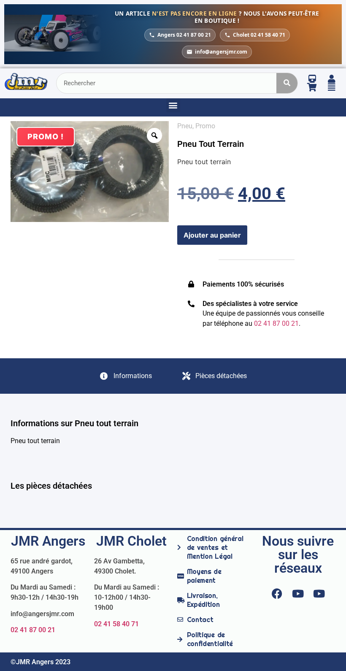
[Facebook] (276, 593)
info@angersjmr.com (221, 51)
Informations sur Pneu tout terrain (74, 423)
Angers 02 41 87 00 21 (184, 34)
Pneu (184, 126)
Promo (205, 126)
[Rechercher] (286, 83)
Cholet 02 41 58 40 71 (259, 34)
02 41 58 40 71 (116, 624)
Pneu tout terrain (210, 144)
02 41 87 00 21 (33, 630)
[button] (173, 105)
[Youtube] (297, 593)
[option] (90, 171)
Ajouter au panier (212, 235)
